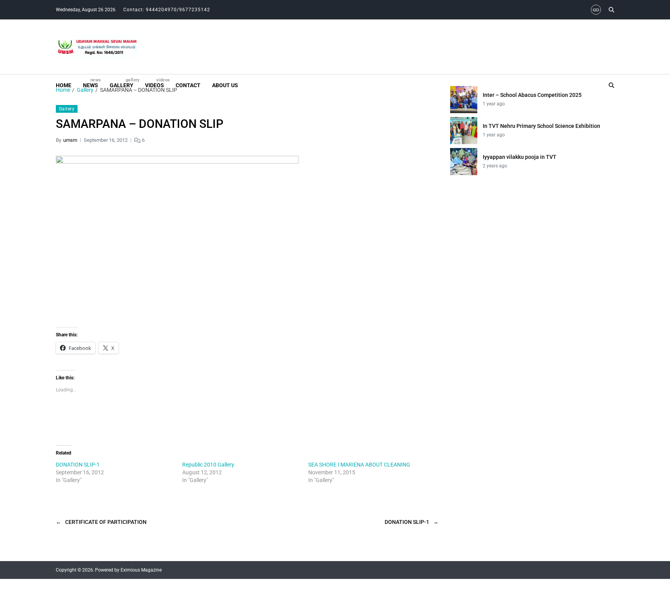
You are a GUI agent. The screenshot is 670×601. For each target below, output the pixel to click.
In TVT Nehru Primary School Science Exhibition (541, 126)
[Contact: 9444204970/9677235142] (596, 10)
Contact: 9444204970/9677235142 (166, 9)
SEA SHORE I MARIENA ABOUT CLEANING (359, 465)
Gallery (121, 82)
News (90, 82)
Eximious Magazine (141, 570)
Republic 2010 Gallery (208, 465)
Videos (154, 82)
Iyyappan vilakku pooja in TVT (519, 157)
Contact (188, 85)
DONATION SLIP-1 (78, 465)
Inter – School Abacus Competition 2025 (532, 95)
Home (63, 85)
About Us (225, 85)
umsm (70, 140)
